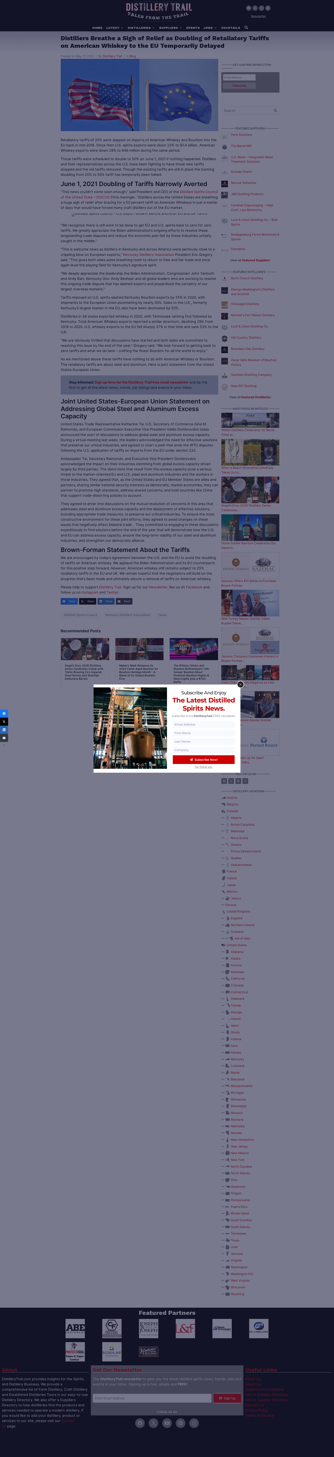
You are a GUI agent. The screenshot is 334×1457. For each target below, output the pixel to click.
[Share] (4, 713)
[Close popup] (240, 684)
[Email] (4, 738)
